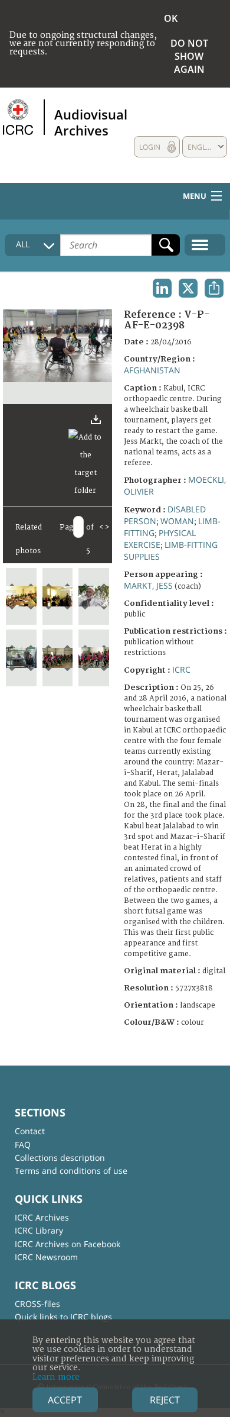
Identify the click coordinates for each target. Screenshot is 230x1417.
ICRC (181, 669)
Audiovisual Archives (90, 121)
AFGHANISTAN (152, 370)
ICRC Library (39, 1230)
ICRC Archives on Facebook (67, 1244)
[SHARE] (214, 288)
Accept (65, 1399)
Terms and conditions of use (71, 1170)
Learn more (56, 1377)
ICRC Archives (42, 1217)
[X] (188, 288)
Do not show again (189, 56)
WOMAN (177, 521)
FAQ (23, 1144)
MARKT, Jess (148, 585)
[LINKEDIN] (162, 288)
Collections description (60, 1157)
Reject (165, 1399)
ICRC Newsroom (46, 1257)
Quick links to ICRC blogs (63, 1316)
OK (171, 18)
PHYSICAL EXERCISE (160, 538)
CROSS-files (37, 1303)
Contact (30, 1131)
